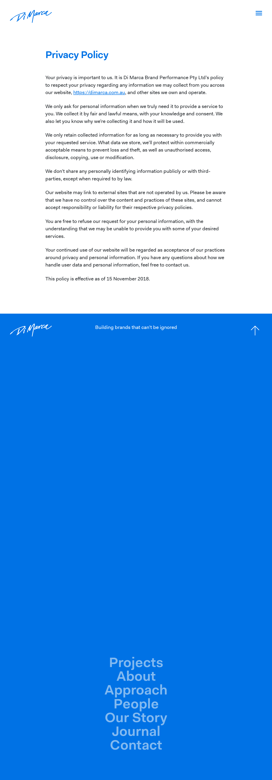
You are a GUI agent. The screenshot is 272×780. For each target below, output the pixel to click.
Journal (136, 731)
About (136, 676)
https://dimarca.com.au (99, 92)
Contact (136, 745)
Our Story (136, 717)
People (136, 703)
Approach (136, 690)
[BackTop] (255, 330)
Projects (136, 662)
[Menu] (259, 13)
